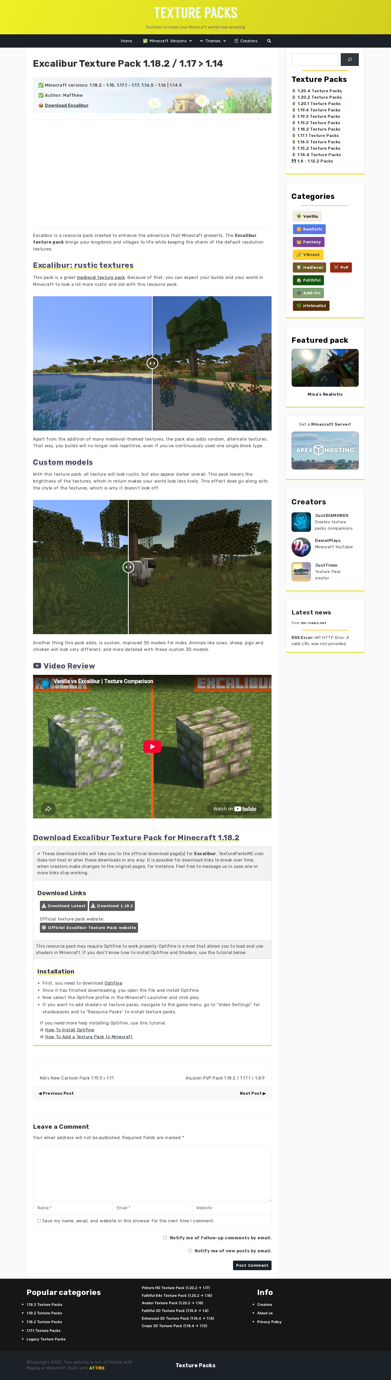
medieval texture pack (101, 277)
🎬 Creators (245, 41)
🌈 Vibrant (308, 254)
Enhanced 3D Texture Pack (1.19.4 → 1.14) (178, 1318)
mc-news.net (314, 623)
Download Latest (66, 905)
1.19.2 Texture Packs (318, 122)
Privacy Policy (269, 1322)
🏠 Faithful (308, 280)
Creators (309, 501)
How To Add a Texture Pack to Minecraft (88, 1036)
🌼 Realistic (309, 229)
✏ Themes (210, 41)
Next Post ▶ (253, 1093)
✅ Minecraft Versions (165, 41)
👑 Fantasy (308, 241)
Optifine (113, 983)
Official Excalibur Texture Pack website (91, 927)
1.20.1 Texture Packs (319, 103)
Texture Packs (196, 1365)
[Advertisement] (152, 175)
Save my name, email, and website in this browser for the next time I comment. (128, 1220)
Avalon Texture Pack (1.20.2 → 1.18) (172, 1303)
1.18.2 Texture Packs (318, 129)
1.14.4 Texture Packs (318, 154)
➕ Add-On (308, 292)
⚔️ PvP (341, 267)
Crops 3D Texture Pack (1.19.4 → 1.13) (174, 1326)
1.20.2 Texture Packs (320, 97)
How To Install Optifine (69, 1029)
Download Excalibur (67, 105)
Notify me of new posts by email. (233, 1250)
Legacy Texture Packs (46, 1339)
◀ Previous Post (56, 1093)
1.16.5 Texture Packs (318, 142)
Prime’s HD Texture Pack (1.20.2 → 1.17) (176, 1288)
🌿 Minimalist (311, 305)
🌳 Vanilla (307, 216)
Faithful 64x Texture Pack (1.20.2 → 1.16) (177, 1295)
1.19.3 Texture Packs (318, 116)
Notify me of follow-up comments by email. (221, 1237)
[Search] (350, 59)
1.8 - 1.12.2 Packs (314, 161)
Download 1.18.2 (114, 905)
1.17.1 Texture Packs (317, 135)
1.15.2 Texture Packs (318, 148)
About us (265, 1313)
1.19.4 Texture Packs (318, 110)
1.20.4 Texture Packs (320, 91)
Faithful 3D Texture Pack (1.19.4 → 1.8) (175, 1310)
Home (126, 41)
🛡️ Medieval (309, 267)
